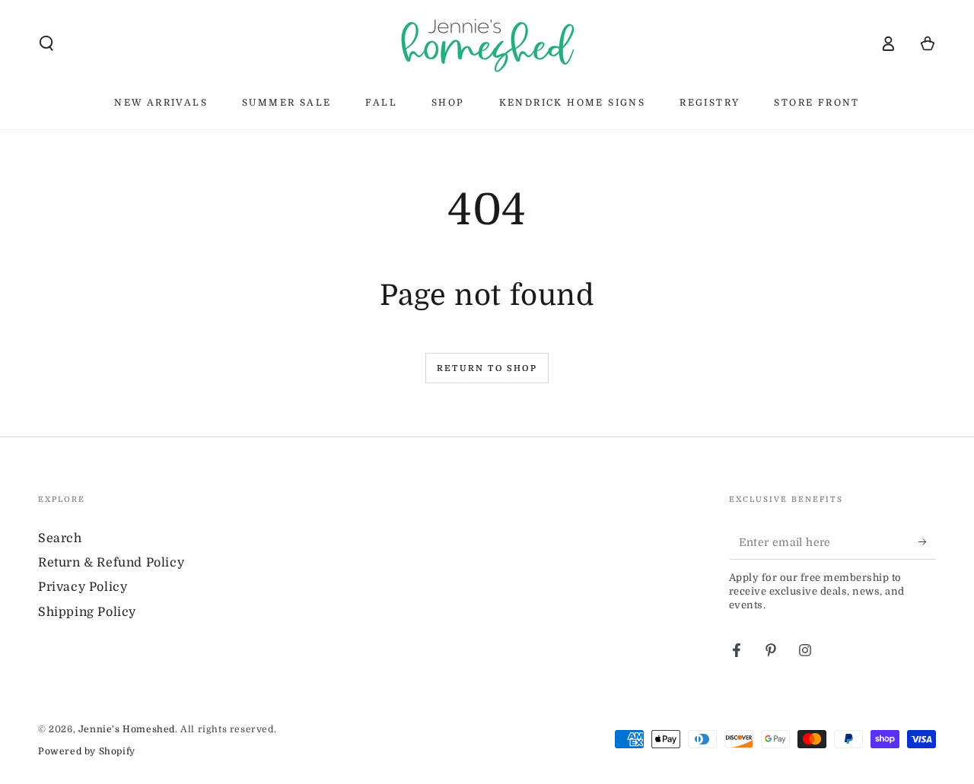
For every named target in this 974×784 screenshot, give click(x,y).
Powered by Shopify (86, 751)
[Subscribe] (927, 542)
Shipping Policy (87, 612)
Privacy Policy (82, 587)
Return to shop (487, 368)
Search (60, 538)
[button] (46, 43)
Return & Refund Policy (111, 563)
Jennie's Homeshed (126, 729)
